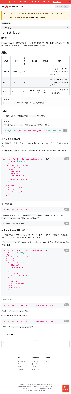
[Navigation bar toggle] (2, 6)
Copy (65, 130)
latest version (36, 17)
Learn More (57, 2)
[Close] (69, 2)
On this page (7, 27)
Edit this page (9, 334)
